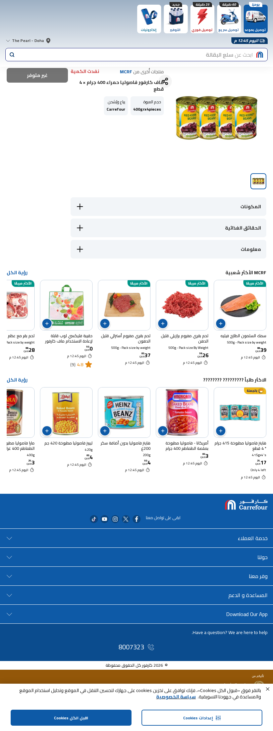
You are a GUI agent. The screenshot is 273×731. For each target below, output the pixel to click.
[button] (268, 689)
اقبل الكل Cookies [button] (71, 718)
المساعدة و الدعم (248, 595)
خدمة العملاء (253, 538)
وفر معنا (258, 576)
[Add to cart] (220, 323)
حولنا (262, 557)
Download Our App (247, 614)
